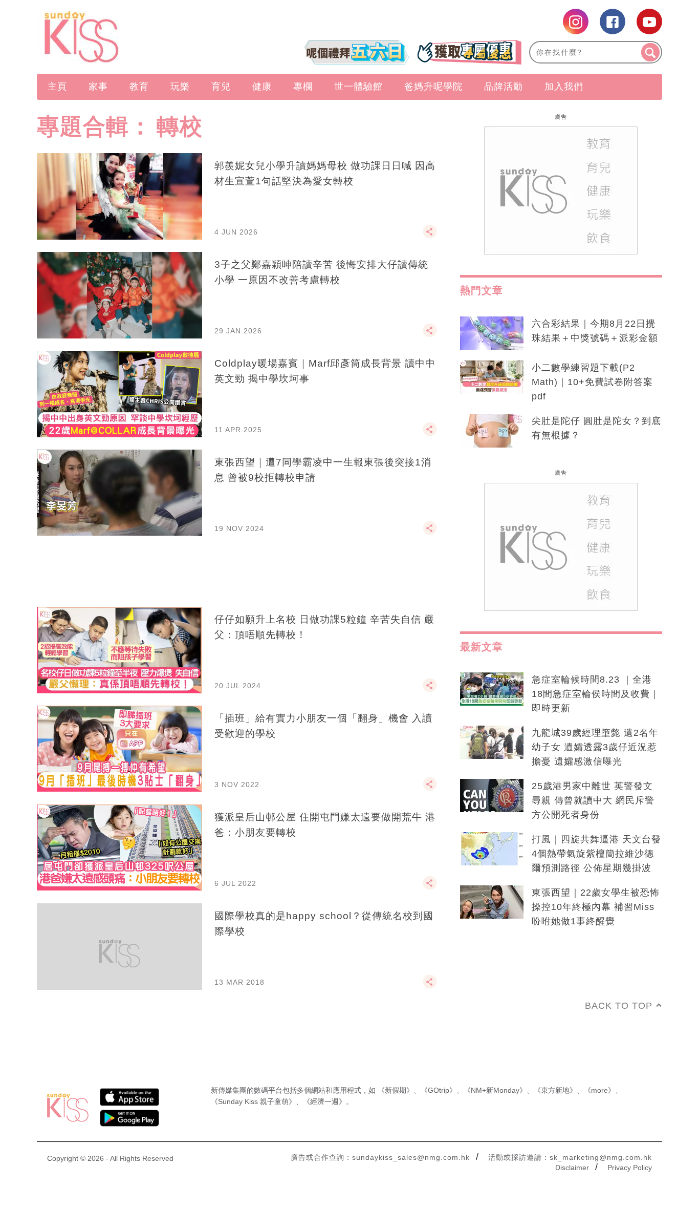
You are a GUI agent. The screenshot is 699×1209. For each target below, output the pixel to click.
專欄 (303, 86)
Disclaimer (572, 1167)
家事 (98, 86)
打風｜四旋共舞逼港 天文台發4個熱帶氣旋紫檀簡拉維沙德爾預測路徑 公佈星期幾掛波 (596, 853)
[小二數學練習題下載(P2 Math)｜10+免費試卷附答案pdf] (491, 377)
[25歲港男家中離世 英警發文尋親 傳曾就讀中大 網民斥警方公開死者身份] (491, 796)
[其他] (430, 236)
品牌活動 (503, 86)
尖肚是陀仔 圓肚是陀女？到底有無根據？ (596, 428)
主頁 (57, 86)
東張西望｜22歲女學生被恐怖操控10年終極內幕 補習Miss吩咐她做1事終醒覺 (596, 906)
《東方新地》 (555, 1090)
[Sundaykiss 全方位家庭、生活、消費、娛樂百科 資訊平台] (131, 36)
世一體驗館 (358, 86)
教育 (139, 86)
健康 (262, 86)
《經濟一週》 (324, 1101)
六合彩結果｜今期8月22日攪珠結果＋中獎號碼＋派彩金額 (595, 331)
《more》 (599, 1090)
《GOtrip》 (438, 1090)
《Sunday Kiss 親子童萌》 (253, 1101)
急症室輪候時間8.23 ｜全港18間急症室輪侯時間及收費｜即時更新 (596, 693)
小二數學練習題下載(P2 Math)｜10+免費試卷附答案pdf (592, 382)
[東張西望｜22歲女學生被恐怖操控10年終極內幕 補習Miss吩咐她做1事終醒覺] (491, 902)
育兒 (221, 86)
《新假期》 (395, 1090)
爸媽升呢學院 (433, 86)
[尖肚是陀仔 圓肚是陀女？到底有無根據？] (491, 431)
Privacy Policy (629, 1167)
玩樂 (180, 86)
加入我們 (563, 86)
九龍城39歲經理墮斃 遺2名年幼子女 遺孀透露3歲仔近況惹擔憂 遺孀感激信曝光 (595, 747)
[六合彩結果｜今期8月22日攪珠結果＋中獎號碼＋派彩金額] (491, 333)
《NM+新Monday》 (495, 1090)
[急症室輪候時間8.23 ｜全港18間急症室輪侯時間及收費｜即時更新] (491, 689)
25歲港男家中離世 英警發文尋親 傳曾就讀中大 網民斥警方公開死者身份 (593, 800)
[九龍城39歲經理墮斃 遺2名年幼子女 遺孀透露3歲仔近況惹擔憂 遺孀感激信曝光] (491, 742)
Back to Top (618, 1006)
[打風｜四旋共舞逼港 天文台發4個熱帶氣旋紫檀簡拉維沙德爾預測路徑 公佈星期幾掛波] (491, 849)
